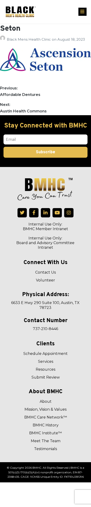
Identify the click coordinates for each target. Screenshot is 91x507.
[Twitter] (22, 212)
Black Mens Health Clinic (29, 39)
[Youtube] (57, 212)
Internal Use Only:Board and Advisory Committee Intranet (45, 243)
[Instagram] (69, 212)
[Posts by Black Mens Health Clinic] (3, 39)
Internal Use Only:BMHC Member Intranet (45, 226)
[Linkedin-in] (45, 212)
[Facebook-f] (33, 212)
